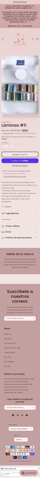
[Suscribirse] (33, 318)
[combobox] (20, 469)
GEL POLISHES (9, 362)
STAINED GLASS (9, 352)
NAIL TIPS (7, 366)
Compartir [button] (8, 207)
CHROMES (7, 339)
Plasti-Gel (8, 334)
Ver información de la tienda (15, 176)
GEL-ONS (7, 357)
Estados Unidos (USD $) (19, 429)
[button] (2, 39)
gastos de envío (9, 133)
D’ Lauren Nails (16, 461)
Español (19, 440)
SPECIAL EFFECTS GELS (12, 348)
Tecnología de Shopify (25, 461)
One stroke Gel (10, 343)
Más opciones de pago (20, 165)
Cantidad (5, 143)
